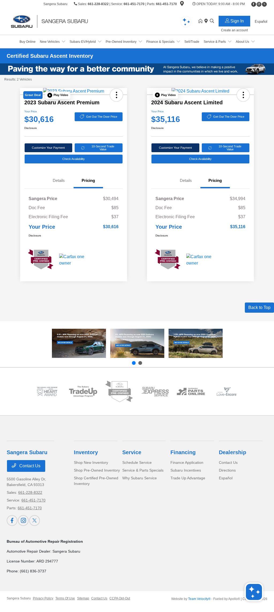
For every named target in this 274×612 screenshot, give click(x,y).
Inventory (86, 452)
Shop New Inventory (91, 462)
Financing (183, 452)
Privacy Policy (43, 598)
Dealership (232, 452)
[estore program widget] (191, 391)
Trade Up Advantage (187, 478)
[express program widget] (155, 391)
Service (131, 452)
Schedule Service (137, 462)
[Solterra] (137, 343)
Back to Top (259, 307)
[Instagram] (259, 4)
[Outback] (79, 343)
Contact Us (29, 466)
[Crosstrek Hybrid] (196, 343)
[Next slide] (140, 363)
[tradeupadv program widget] (83, 391)
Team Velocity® (199, 599)
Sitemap (83, 598)
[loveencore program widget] (227, 391)
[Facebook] (253, 4)
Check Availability (73, 158)
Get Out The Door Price (101, 116)
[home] (201, 21)
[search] (212, 21)
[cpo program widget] (119, 391)
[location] (182, 4)
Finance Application (186, 462)
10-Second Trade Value (103, 148)
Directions (227, 470)
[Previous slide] (134, 363)
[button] (57, 95)
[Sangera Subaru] (53, 21)
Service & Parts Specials (142, 470)
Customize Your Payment (48, 147)
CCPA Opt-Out (119, 598)
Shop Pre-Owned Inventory (97, 470)
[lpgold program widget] (47, 391)
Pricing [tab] (88, 180)
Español (226, 478)
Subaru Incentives (185, 470)
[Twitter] (264, 4)
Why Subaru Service (139, 478)
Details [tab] (59, 180)
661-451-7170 (134, 4)
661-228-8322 (98, 4)
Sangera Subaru (19, 598)
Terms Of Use (65, 598)
